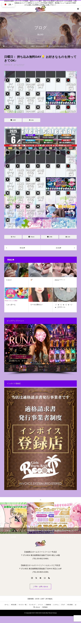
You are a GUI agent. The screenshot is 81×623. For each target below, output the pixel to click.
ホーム (7, 604)
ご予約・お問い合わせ (40, 586)
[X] (36, 578)
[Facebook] (40, 578)
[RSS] (49, 578)
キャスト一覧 (22, 604)
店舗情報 (48, 604)
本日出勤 (13, 604)
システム (55, 604)
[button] (7, 344)
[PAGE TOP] (40, 499)
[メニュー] (78, 9)
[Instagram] (32, 578)
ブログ (63, 604)
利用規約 (45, 607)
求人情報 (70, 604)
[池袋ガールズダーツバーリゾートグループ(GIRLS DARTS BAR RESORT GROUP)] (40, 543)
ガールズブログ (19, 65)
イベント (40, 604)
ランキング (32, 604)
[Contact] (45, 578)
